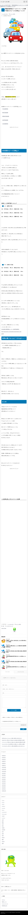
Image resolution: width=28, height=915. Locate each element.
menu (26, 1)
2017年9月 (4, 773)
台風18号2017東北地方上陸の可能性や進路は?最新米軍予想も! (16, 652)
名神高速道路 (5, 120)
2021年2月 (4, 759)
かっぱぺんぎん (11, 624)
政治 (3, 825)
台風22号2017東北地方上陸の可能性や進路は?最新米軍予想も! (16, 662)
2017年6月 (4, 779)
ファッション (4, 814)
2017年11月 (4, 769)
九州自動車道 (5, 123)
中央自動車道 (5, 108)
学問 (3, 823)
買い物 (3, 837)
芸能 (3, 833)
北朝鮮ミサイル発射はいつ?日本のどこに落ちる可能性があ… (12, 717)
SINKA (19, 912)
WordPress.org (4, 905)
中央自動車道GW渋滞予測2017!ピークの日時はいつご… (11, 721)
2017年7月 (4, 777)
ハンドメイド (4, 812)
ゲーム (3, 802)
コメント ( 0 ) (7, 671)
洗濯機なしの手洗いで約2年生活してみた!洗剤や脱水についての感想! (16, 641)
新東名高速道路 (5, 116)
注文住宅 (3, 829)
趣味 (3, 839)
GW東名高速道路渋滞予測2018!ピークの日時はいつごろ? (16, 657)
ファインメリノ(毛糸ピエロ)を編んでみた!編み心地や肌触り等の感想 (13, 742)
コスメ (3, 804)
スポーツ (3, 806)
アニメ (3, 800)
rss (24, 1)
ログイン (3, 899)
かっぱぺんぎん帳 (5, 1)
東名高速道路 (5, 112)
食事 (3, 843)
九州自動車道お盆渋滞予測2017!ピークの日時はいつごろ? (16, 667)
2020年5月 (4, 763)
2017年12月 (4, 767)
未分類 (3, 827)
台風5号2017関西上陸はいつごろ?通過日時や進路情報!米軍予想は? (16, 646)
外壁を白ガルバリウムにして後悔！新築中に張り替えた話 (11, 738)
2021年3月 (4, 757)
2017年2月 (4, 786)
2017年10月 (4, 771)
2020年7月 (4, 761)
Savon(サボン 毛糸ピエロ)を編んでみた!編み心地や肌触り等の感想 (13, 740)
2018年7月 (4, 765)
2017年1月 (4, 788)
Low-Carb (3, 913)
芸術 (3, 835)
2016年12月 (4, 790)
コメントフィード (5, 903)
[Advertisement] (14, 137)
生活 (3, 831)
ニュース (3, 808)
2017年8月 (4, 775)
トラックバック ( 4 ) (21, 671)
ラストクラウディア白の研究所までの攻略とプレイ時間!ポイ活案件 (13, 744)
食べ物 (3, 841)
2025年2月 (4, 755)
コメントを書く (18, 624)
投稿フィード (4, 901)
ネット (3, 810)
